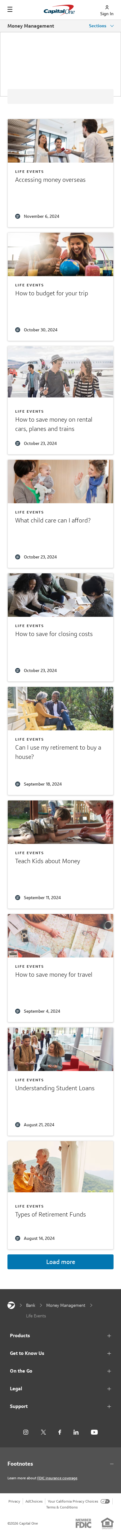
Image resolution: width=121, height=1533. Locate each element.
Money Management (30, 26)
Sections (98, 26)
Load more (60, 1262)
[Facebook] (59, 1432)
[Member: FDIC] (83, 1523)
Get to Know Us (27, 1353)
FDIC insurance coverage (57, 1478)
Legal (16, 1388)
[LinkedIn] (76, 1432)
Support (19, 1406)
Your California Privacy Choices (73, 1501)
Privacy (14, 1501)
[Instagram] (25, 1432)
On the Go (21, 1371)
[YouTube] (94, 1432)
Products (20, 1335)
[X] (43, 1432)
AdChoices (34, 1501)
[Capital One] (11, 1305)
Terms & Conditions (62, 1507)
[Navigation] (9, 9)
